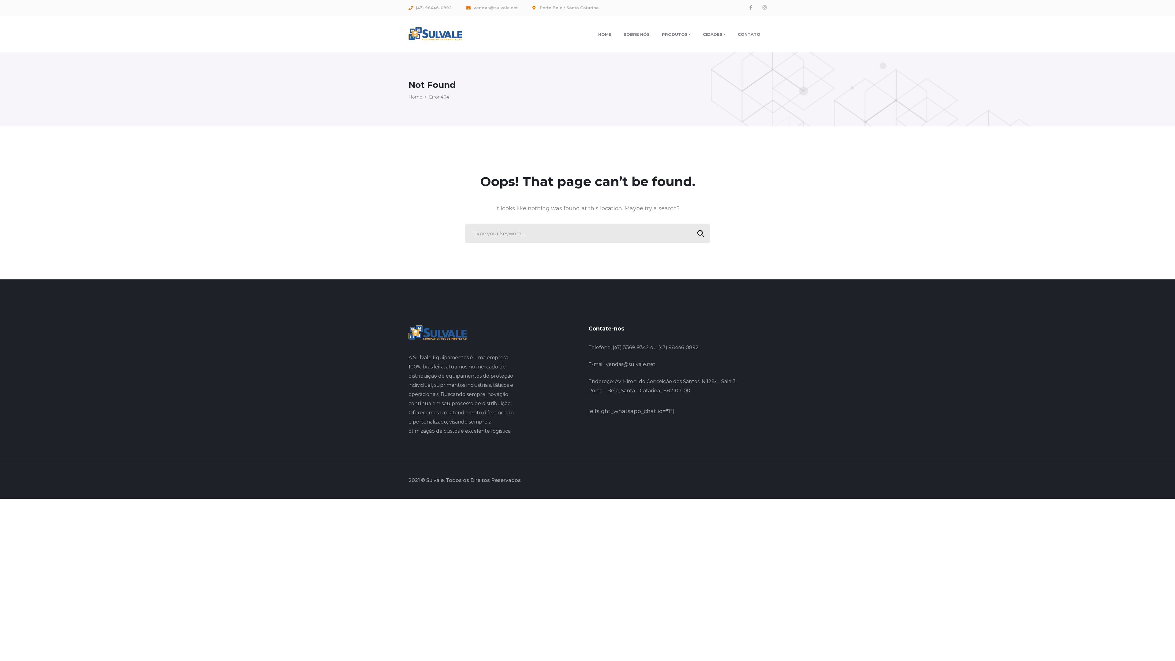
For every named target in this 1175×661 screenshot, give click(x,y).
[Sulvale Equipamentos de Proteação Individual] (435, 33)
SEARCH (701, 233)
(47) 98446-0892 (678, 347)
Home (415, 97)
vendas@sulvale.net (630, 364)
